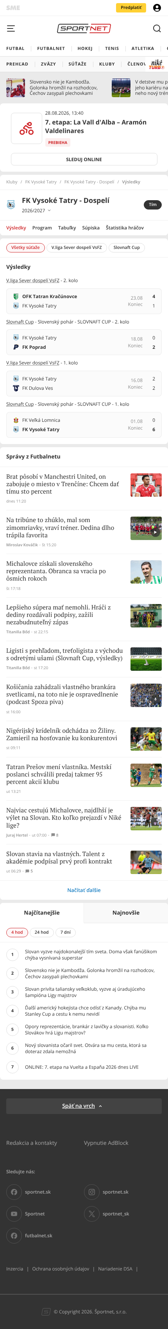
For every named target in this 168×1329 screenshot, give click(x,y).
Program (42, 227)
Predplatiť (131, 8)
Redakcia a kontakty (31, 1142)
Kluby (12, 182)
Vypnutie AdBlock (106, 1142)
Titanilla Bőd (18, 631)
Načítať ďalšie (84, 890)
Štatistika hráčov (125, 227)
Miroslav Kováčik (22, 544)
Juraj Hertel (17, 835)
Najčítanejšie (41, 913)
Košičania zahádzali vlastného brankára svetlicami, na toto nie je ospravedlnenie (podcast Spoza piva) (62, 695)
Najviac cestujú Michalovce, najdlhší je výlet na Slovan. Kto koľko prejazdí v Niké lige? (64, 818)
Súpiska (91, 227)
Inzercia (14, 1268)
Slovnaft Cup (20, 321)
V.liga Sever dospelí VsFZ (32, 280)
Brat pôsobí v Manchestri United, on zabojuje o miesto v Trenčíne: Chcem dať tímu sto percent (62, 484)
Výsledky (16, 227)
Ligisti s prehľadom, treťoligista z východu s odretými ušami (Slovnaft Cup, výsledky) (64, 654)
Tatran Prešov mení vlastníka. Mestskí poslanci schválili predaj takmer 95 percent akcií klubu (58, 775)
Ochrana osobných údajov (60, 1268)
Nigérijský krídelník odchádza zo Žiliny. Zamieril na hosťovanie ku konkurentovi (61, 734)
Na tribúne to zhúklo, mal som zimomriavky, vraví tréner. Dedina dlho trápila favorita (60, 528)
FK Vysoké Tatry (41, 182)
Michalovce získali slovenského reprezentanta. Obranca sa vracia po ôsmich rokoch (56, 571)
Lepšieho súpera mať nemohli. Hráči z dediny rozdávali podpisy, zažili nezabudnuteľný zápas (58, 615)
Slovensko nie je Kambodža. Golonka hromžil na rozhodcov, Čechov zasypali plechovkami (64, 87)
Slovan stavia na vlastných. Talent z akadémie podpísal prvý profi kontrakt (59, 858)
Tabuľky (67, 227)
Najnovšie (126, 913)
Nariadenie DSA (115, 1268)
